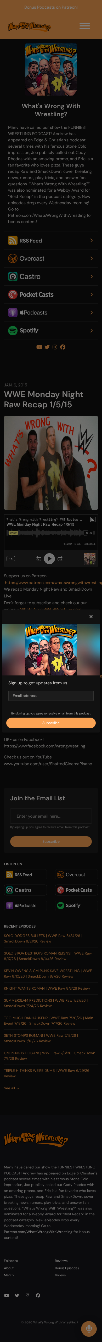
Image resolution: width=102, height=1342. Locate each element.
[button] (91, 617)
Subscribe (51, 722)
